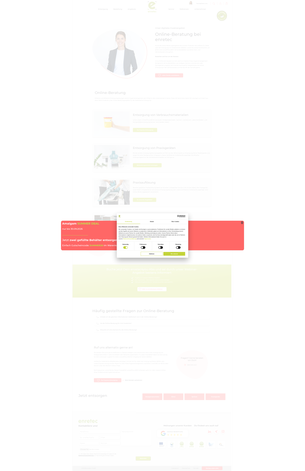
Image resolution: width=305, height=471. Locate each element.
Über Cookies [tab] (175, 221)
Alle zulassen (174, 254)
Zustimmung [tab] (128, 221)
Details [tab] (152, 221)
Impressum (147, 238)
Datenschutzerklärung (129, 238)
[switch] (143, 247)
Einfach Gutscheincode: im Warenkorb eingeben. (97, 245)
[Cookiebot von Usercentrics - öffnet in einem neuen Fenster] (178, 216)
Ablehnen (151, 254)
